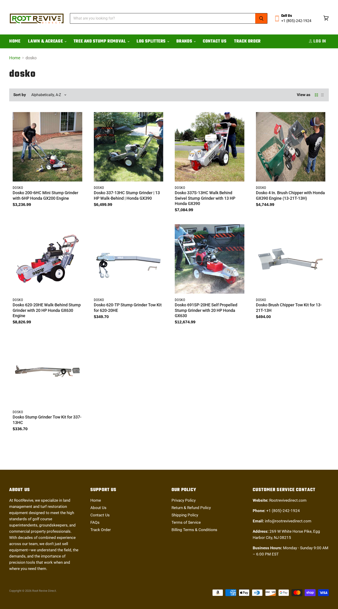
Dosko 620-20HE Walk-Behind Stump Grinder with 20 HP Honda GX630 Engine (47, 310)
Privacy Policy (184, 500)
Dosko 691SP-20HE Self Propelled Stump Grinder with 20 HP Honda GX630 (206, 310)
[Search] (261, 18)
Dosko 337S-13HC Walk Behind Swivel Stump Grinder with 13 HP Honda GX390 (205, 198)
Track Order (247, 41)
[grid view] (316, 95)
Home (14, 41)
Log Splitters (152, 41)
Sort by (19, 95)
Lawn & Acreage (46, 41)
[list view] (322, 95)
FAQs (95, 522)
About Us (98, 507)
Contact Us (214, 41)
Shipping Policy (185, 515)
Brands (184, 41)
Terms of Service (186, 522)
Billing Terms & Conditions (194, 529)
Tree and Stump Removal (100, 41)
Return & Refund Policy (191, 507)
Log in (319, 41)
